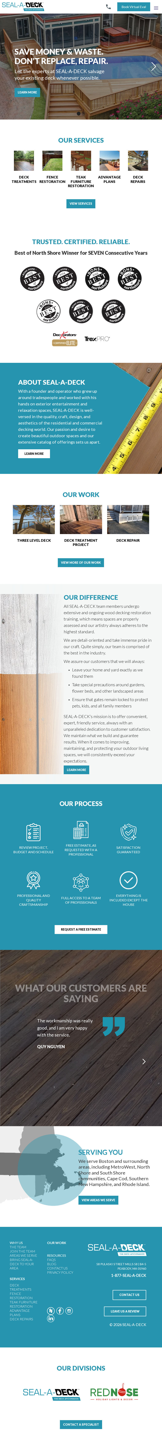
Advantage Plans (20, 1312)
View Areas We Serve (98, 1200)
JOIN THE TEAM (22, 1251)
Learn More (27, 92)
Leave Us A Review (125, 1311)
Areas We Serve (23, 1255)
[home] (23, 7)
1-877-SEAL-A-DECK (128, 1275)
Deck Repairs (21, 1319)
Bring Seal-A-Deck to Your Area (22, 1264)
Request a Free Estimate (81, 929)
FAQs (51, 1260)
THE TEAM (18, 1247)
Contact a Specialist (81, 1424)
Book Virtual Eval (134, 7)
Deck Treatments (20, 1287)
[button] (156, 7)
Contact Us (57, 1268)
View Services (81, 203)
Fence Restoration (21, 1296)
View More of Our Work (81, 562)
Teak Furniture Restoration (24, 1304)
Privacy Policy (60, 1272)
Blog (51, 1264)
